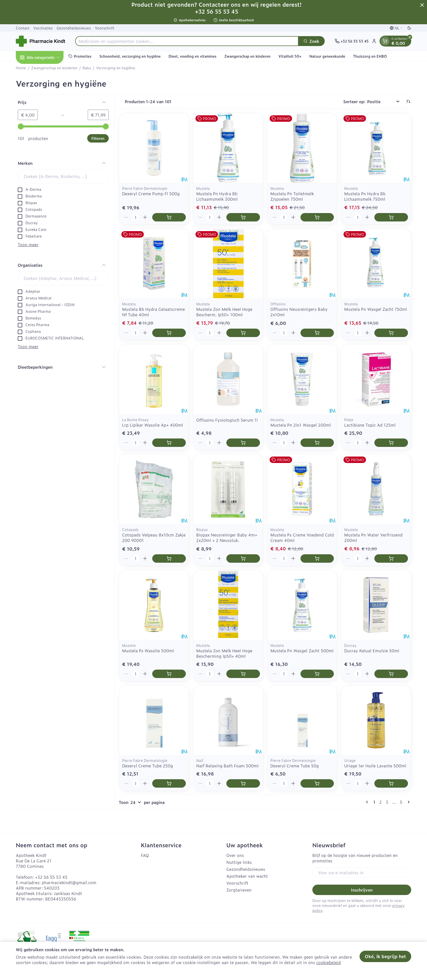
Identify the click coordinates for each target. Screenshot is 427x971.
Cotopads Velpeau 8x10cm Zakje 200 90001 (154, 537)
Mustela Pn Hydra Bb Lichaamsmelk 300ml (217, 196)
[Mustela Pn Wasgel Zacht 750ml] (376, 264)
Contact (22, 27)
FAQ (145, 855)
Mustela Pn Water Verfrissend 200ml (373, 537)
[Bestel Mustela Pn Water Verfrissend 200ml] (391, 558)
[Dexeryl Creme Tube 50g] (302, 720)
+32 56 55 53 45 (51, 877)
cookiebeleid (328, 962)
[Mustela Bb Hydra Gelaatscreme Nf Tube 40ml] (154, 264)
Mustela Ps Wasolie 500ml (148, 651)
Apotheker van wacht (247, 876)
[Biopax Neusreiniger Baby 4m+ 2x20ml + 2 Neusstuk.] (228, 489)
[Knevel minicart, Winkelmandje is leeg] (385, 41)
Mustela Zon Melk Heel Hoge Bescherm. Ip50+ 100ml (224, 311)
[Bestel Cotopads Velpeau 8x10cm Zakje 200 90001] (169, 558)
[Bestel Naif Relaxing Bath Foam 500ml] (243, 783)
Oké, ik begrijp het (385, 956)
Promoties (82, 56)
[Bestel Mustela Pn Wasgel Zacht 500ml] (317, 674)
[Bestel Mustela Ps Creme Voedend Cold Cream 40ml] (317, 558)
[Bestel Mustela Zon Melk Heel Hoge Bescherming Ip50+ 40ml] (243, 674)
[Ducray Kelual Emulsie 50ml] (376, 605)
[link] (367, 802)
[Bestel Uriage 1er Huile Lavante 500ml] (391, 783)
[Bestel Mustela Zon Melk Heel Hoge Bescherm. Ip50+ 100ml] (243, 333)
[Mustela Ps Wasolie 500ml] (154, 605)
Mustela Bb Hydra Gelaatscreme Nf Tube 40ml (153, 311)
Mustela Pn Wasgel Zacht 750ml (375, 309)
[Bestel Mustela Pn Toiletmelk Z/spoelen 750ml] (317, 217)
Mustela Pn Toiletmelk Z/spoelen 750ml (292, 196)
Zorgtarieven (239, 890)
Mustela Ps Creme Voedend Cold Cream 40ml (302, 537)
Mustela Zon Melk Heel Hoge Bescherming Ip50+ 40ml (224, 653)
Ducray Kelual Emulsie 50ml (371, 651)
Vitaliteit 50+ (289, 56)
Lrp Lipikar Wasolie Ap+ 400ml (152, 425)
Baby (87, 67)
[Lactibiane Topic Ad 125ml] (376, 379)
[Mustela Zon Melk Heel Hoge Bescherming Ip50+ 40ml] (228, 605)
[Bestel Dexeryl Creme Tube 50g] (317, 783)
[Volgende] (407, 802)
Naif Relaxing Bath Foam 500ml (227, 766)
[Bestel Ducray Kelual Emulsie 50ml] (391, 674)
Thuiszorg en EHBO (370, 56)
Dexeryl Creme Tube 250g (147, 766)
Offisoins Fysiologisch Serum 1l (227, 420)
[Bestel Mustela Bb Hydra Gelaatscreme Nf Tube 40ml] (169, 333)
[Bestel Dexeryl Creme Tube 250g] (169, 783)
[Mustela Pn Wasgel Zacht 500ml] (302, 605)
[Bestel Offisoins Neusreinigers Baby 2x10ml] (317, 333)
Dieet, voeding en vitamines (192, 56)
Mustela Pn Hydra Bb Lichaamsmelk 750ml (364, 196)
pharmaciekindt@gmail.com (69, 882)
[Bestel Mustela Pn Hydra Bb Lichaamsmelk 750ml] (391, 217)
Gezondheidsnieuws (74, 27)
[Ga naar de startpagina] (40, 41)
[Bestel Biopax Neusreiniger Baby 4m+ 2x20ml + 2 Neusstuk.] (243, 558)
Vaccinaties (43, 27)
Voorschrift (104, 27)
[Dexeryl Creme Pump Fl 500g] (154, 148)
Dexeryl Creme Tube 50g (294, 766)
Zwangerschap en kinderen (247, 56)
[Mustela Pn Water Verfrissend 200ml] (376, 489)
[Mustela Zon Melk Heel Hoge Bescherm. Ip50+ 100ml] (228, 264)
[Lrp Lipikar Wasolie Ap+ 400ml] (154, 379)
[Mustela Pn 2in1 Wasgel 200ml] (302, 379)
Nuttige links (239, 862)
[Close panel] (422, 5)
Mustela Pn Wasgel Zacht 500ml (302, 651)
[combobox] (187, 41)
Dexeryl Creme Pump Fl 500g (151, 193)
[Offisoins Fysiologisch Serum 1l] (228, 379)
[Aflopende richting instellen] (408, 101)
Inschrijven (362, 890)
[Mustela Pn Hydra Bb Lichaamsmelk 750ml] (376, 148)
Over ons (235, 855)
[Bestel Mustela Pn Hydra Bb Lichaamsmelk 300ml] (243, 217)
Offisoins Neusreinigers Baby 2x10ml (299, 311)
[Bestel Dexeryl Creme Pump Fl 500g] (169, 217)
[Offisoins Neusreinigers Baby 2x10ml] (302, 264)
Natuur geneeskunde (327, 56)
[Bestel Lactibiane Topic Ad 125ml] (391, 442)
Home (21, 67)
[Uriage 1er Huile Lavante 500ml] (376, 720)
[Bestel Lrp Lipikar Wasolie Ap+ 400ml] (169, 442)
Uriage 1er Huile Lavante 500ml (375, 766)
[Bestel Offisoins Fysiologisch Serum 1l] (243, 442)
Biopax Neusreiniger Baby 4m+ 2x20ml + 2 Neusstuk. (226, 537)
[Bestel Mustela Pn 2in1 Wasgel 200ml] (317, 442)
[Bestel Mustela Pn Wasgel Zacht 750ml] (391, 333)
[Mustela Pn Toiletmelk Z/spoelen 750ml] (302, 148)
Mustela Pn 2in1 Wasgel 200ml (300, 425)
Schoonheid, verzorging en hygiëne (130, 56)
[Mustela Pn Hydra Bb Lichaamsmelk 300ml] (228, 148)
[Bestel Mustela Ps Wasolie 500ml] (169, 674)
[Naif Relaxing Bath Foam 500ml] (228, 720)
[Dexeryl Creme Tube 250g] (154, 720)
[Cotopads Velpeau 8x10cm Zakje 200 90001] (154, 489)
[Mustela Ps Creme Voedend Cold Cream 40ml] (302, 489)
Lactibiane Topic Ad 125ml (370, 425)
